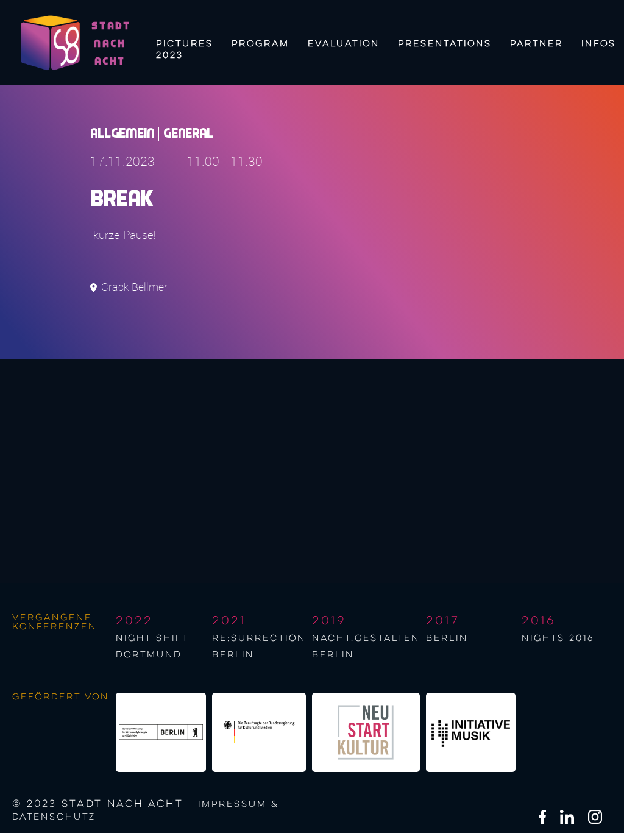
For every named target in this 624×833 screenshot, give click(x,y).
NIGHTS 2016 (558, 638)
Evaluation (344, 44)
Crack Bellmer (134, 287)
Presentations (445, 44)
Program (260, 44)
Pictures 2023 (184, 47)
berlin (447, 638)
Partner (536, 44)
